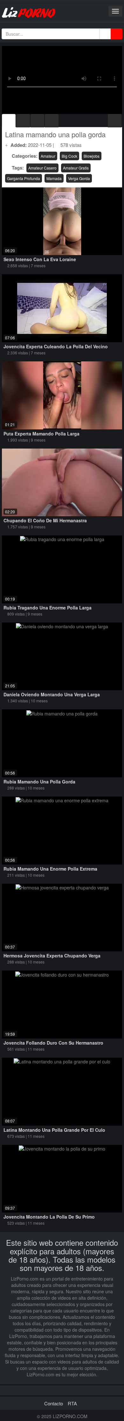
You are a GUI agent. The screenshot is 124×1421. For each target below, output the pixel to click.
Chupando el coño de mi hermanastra (45, 520)
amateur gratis (76, 167)
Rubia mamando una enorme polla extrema (50, 868)
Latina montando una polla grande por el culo (54, 1130)
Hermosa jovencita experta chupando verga (51, 955)
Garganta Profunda (23, 178)
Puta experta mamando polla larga (41, 433)
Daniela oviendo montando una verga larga (51, 694)
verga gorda (79, 178)
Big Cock (69, 156)
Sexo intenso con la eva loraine (39, 259)
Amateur (48, 156)
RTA (72, 1403)
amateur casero (42, 167)
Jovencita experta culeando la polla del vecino (55, 346)
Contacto (53, 1403)
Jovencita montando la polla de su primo (49, 1216)
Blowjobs (92, 156)
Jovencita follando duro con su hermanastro (53, 1042)
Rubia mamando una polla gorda (39, 781)
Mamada (54, 178)
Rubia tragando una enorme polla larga (47, 607)
